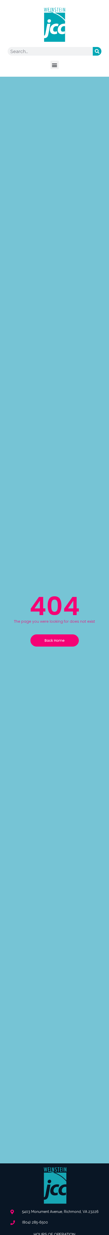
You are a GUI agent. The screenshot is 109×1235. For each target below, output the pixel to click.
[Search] (97, 51)
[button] (54, 65)
